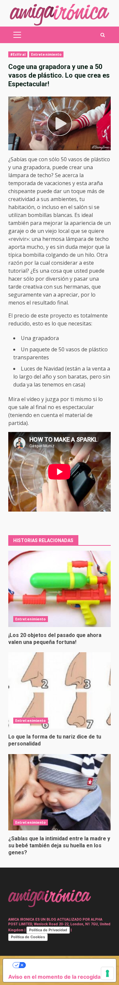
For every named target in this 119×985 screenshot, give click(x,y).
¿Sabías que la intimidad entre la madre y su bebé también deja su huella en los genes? (59, 792)
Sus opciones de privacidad (66, 965)
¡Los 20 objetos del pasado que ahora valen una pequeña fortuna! (59, 589)
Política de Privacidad (48, 930)
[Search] (102, 35)
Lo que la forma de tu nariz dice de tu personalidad (59, 690)
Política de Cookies (28, 937)
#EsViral (17, 54)
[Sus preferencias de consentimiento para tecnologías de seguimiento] (107, 973)
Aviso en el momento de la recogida (54, 976)
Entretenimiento (46, 54)
